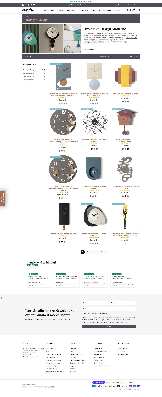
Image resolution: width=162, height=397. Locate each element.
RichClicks (51, 387)
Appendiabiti (71, 10)
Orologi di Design (34, 70)
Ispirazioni (73, 369)
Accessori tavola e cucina (54, 371)
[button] (49, 10)
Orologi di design (51, 369)
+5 (97, 196)
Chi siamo (73, 348)
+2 (98, 103)
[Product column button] (25, 56)
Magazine (73, 366)
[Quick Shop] (75, 88)
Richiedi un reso (123, 354)
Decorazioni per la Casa (53, 360)
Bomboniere (84, 10)
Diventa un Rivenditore (78, 363)
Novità (48, 351)
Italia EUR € (127, 4)
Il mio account (122, 348)
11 (101, 252)
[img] (82, 265)
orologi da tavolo (131, 38)
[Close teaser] (5, 190)
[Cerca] (128, 10)
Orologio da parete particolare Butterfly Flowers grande (63, 188)
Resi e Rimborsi (99, 357)
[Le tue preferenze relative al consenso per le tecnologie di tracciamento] (1, 297)
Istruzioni (73, 371)
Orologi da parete (34, 73)
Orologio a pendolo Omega (63, 234)
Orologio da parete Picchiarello (125, 140)
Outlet (118, 10)
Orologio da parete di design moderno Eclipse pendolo (63, 95)
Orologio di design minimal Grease (94, 235)
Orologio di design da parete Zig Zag (94, 140)
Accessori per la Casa (53, 363)
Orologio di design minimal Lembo (94, 187)
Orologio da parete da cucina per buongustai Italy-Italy (125, 235)
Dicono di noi (98, 348)
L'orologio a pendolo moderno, (94, 42)
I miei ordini (121, 351)
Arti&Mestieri (31, 384)
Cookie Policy (98, 363)
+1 (66, 103)
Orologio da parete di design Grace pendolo (94, 95)
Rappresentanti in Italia (77, 360)
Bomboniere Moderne (53, 354)
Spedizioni (97, 354)
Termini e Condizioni (100, 351)
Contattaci (73, 351)
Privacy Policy (98, 360)
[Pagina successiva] (106, 252)
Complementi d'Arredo (53, 357)
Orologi (60, 10)
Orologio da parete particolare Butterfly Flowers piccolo (63, 141)
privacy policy (124, 322)
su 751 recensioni (32, 268)
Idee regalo (107, 10)
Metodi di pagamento (101, 366)
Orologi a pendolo (34, 76)
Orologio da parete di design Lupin (125, 187)
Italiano (136, 4)
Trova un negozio (76, 354)
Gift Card (73, 357)
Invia (109, 326)
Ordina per (103, 56)
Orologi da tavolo (34, 79)
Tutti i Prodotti (51, 348)
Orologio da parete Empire (125, 94)
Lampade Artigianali (52, 366)
